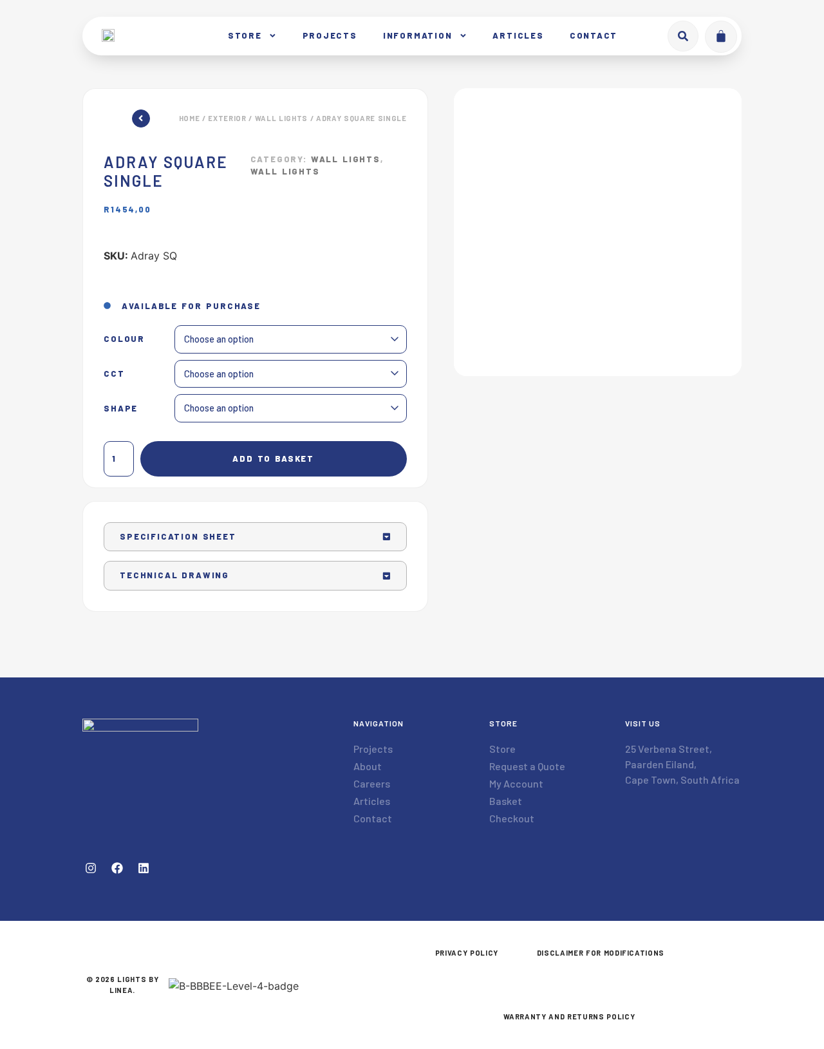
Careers (371, 783)
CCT (114, 374)
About (367, 766)
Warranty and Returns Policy (569, 1016)
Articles (517, 35)
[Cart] (721, 37)
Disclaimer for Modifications (600, 953)
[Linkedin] (143, 868)
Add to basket (273, 458)
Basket (505, 801)
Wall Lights (281, 118)
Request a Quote (527, 766)
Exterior (227, 118)
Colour (124, 339)
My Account (516, 783)
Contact (594, 35)
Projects (330, 35)
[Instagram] (90, 868)
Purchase (233, 306)
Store (245, 35)
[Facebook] (117, 868)
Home (189, 118)
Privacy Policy (466, 953)
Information (418, 35)
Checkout (511, 818)
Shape (121, 408)
